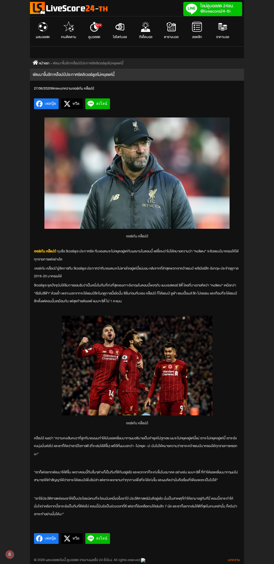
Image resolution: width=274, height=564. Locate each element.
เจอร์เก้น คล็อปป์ (83, 88)
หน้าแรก (44, 63)
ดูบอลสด (94, 31)
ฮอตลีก (197, 37)
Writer (55, 88)
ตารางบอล (171, 37)
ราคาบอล (222, 37)
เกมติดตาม (68, 37)
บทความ (66, 88)
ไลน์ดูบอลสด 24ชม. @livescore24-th (217, 8)
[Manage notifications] (9, 554)
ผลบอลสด (43, 37)
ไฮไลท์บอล (120, 37)
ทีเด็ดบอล (145, 37)
